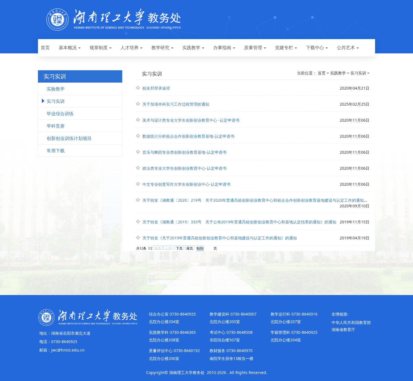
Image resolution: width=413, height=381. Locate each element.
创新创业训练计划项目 (69, 138)
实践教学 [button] (191, 47)
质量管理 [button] (253, 47)
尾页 (189, 248)
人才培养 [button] (130, 47)
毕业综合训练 (60, 113)
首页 (45, 47)
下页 (179, 248)
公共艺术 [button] (346, 47)
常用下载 (56, 151)
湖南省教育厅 (343, 329)
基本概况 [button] (68, 47)
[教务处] (87, 316)
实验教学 (56, 89)
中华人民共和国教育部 (351, 322)
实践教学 (338, 73)
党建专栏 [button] (284, 47)
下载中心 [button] (315, 47)
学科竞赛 (56, 126)
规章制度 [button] (99, 47)
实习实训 (56, 101)
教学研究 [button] (161, 47)
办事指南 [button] (222, 47)
